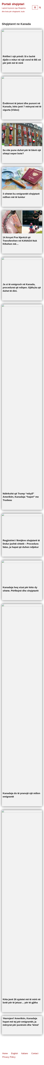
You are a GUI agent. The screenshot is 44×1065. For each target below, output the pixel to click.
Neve (10, 1062)
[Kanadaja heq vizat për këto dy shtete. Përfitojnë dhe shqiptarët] (22, 571)
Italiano (24, 1053)
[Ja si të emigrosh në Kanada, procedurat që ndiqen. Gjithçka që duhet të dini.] (22, 268)
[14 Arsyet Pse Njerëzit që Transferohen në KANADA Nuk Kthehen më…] (22, 222)
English (14, 1053)
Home (5, 1053)
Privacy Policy (9, 1057)
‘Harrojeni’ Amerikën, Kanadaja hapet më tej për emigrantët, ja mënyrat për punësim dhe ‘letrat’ (21, 1021)
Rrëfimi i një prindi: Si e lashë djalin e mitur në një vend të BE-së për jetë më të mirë (22, 59)
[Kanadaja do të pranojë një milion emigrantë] (22, 696)
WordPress (31, 1062)
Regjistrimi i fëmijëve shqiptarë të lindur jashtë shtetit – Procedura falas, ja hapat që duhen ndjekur (21, 543)
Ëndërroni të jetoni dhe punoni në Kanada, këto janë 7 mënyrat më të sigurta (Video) (22, 106)
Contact (34, 1053)
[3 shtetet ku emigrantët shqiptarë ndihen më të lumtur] (22, 178)
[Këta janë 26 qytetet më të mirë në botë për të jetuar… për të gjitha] (22, 902)
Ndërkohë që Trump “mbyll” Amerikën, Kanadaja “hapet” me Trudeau (21, 496)
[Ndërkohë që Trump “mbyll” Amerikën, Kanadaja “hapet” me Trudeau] (22, 397)
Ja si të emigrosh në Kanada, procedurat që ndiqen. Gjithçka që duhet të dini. (22, 287)
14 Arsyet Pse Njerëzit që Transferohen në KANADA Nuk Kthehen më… (20, 240)
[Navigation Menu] (35, 7)
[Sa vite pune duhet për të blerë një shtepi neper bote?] (22, 134)
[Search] (40, 7)
